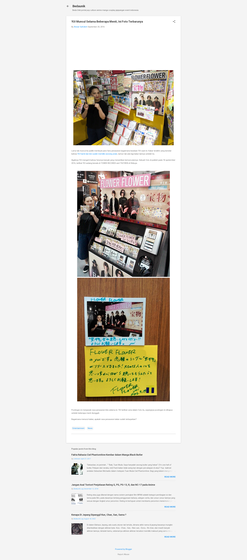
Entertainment (78, 428)
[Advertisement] (123, 49)
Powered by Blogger (123, 549)
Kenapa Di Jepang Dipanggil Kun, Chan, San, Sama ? (98, 514)
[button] (174, 22)
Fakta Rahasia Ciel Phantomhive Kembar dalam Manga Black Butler (107, 454)
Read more (170, 477)
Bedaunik (78, 6)
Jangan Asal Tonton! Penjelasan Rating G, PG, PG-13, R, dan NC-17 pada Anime (113, 484)
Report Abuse (123, 554)
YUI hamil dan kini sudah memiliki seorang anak (97, 154)
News (90, 428)
